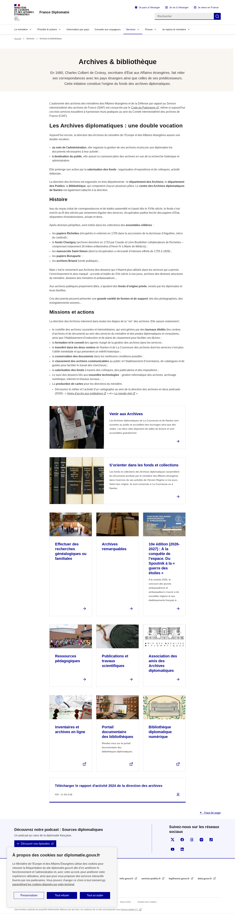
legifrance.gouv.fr (179, 878)
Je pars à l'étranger (149, 7)
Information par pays (78, 29)
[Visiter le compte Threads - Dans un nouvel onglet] (191, 839)
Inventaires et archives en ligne (70, 729)
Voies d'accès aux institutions (85, 393)
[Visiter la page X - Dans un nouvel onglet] (172, 839)
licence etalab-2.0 (129, 909)
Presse (149, 29)
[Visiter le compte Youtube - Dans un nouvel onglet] (172, 849)
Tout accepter (95, 895)
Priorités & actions (47, 29)
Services (130, 29)
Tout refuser (62, 895)
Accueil (17, 38)
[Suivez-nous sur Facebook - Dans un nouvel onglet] (182, 839)
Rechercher (217, 16)
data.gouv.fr (205, 878)
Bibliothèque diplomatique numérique (160, 732)
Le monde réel (123, 393)
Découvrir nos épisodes (35, 843)
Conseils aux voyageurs (108, 29)
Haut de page (212, 812)
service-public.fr (151, 878)
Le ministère (21, 29)
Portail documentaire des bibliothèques (117, 732)
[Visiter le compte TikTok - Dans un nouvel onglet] (211, 839)
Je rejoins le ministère (174, 29)
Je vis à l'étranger (179, 7)
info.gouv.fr (127, 878)
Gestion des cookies (147, 902)
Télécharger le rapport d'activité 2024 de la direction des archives (108, 786)
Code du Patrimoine (143, 107)
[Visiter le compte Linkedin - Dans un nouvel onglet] (182, 849)
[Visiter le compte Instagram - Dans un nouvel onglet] (201, 839)
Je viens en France (208, 7)
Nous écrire (125, 902)
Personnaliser (29, 895)
